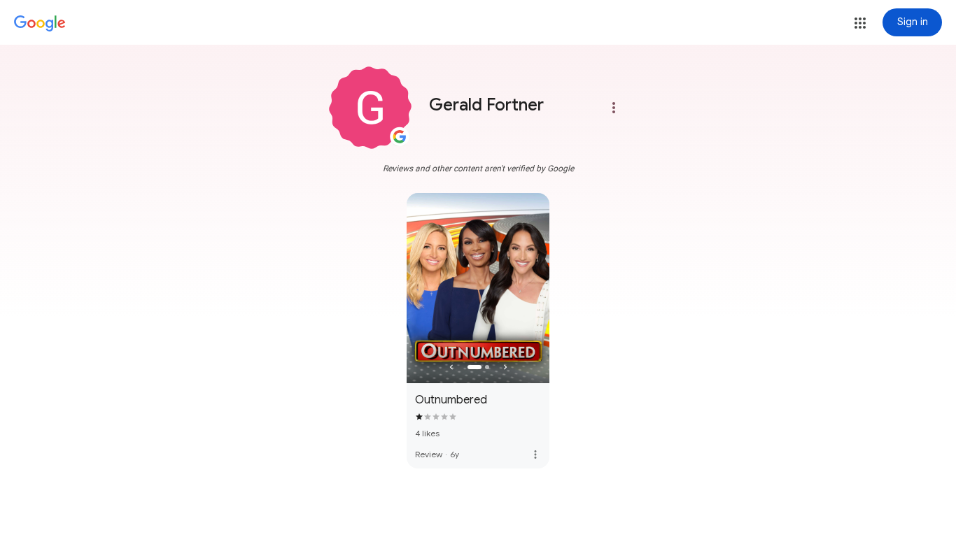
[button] (860, 23)
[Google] (40, 23)
